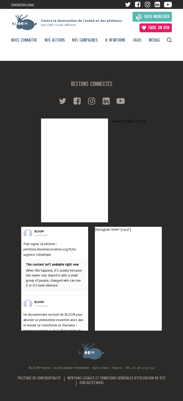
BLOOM (39, 231)
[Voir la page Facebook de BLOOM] (138, 4)
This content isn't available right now (52, 264)
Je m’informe (115, 40)
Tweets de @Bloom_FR (128, 121)
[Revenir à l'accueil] (26, 22)
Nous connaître (24, 40)
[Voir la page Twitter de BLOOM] (128, 4)
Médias (154, 40)
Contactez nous (22, 4)
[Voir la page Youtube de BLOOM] (168, 4)
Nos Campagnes (85, 40)
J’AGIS (137, 40)
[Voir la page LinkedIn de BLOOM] (157, 4)
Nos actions (55, 40)
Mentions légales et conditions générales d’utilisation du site (116, 378)
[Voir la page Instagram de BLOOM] (147, 4)
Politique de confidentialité (39, 378)
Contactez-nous (91, 383)
